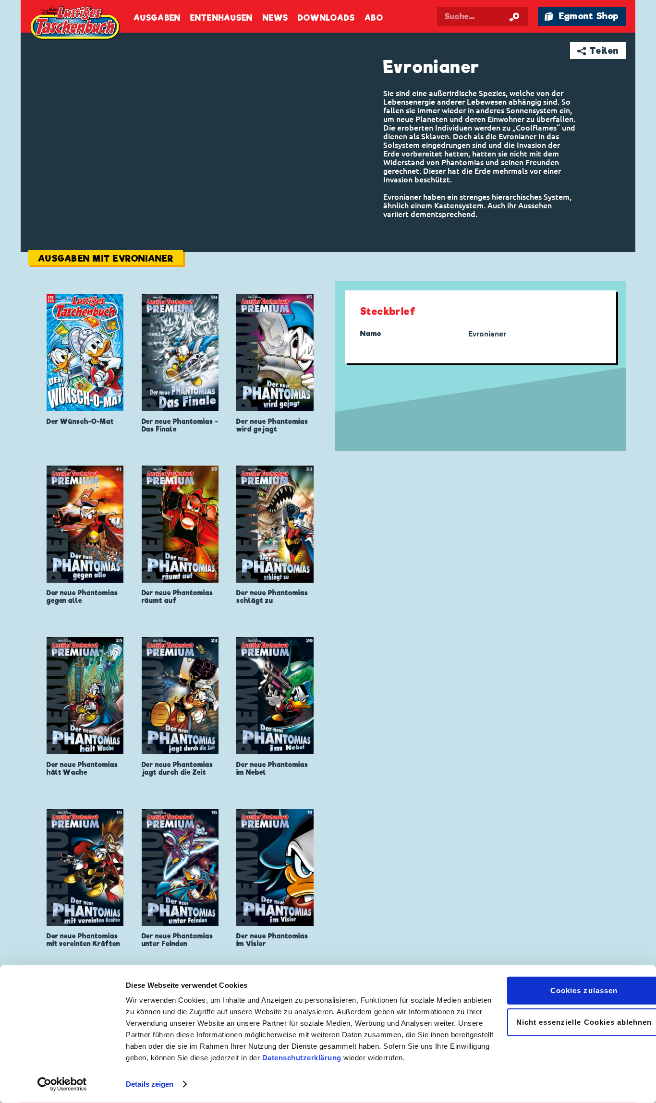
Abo (373, 18)
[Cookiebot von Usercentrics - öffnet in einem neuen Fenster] (62, 1084)
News (275, 18)
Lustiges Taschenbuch (75, 24)
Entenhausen (221, 18)
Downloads (326, 18)
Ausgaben (157, 18)
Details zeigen (149, 1084)
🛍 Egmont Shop (582, 16)
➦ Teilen (598, 51)
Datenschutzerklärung (301, 1058)
